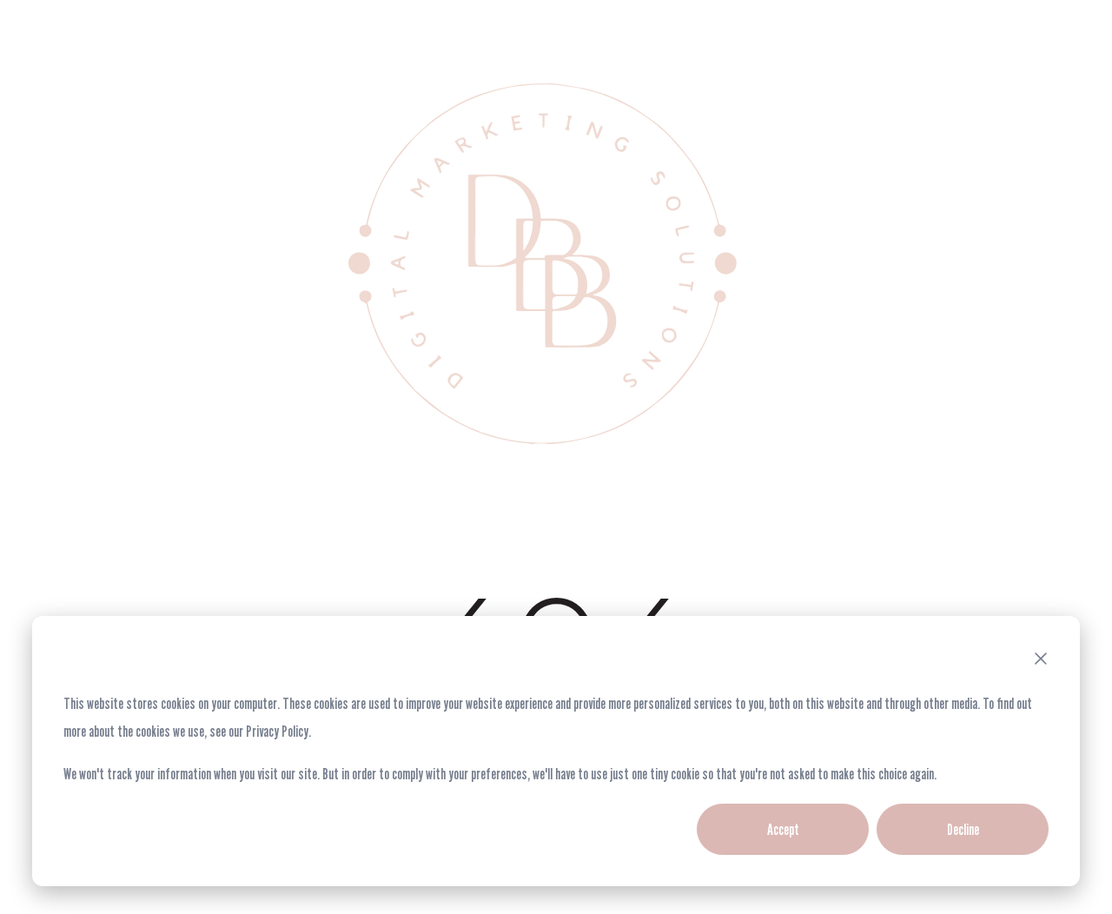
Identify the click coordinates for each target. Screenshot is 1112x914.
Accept (783, 829)
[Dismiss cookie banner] (1041, 661)
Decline (963, 829)
